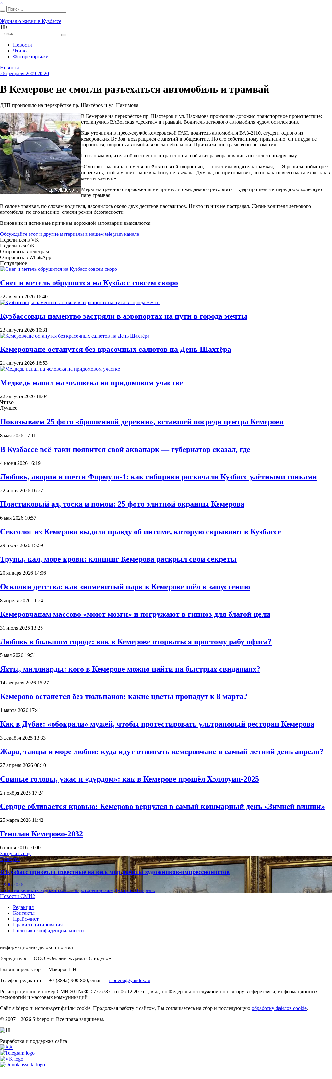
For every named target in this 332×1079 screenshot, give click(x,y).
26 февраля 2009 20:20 (24, 73)
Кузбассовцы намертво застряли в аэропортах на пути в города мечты (123, 316)
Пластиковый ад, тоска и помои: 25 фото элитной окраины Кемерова (122, 504)
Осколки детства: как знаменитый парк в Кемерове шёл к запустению (125, 586)
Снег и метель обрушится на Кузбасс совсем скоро (89, 283)
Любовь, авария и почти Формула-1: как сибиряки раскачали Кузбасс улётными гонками (158, 477)
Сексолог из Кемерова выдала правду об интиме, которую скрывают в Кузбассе (140, 531)
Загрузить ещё (15, 853)
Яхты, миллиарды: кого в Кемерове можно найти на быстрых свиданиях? (130, 669)
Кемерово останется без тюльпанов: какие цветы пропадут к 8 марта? (123, 696)
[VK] (11, 1059)
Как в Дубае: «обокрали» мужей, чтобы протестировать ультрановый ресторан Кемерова (157, 724)
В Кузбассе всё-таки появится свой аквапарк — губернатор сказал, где (125, 449)
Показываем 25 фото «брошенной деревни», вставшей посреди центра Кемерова (142, 422)
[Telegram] (17, 1053)
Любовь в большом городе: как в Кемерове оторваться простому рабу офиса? (136, 641)
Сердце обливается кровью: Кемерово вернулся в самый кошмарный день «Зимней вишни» (162, 806)
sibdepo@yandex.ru (129, 980)
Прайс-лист (26, 919)
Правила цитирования (38, 924)
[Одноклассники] (22, 1064)
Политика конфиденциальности (48, 930)
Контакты (24, 913)
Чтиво (20, 50)
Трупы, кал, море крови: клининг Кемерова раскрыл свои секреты (118, 559)
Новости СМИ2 (17, 896)
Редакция (23, 907)
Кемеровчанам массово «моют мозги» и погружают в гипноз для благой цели (135, 614)
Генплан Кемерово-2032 (41, 834)
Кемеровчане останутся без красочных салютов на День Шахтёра (115, 349)
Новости (22, 45)
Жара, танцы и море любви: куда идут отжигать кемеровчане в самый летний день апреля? (162, 751)
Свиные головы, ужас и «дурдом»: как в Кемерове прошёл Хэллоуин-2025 (129, 779)
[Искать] (2, 11)
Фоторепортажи (31, 56)
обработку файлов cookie (279, 1008)
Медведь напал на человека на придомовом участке (91, 382)
